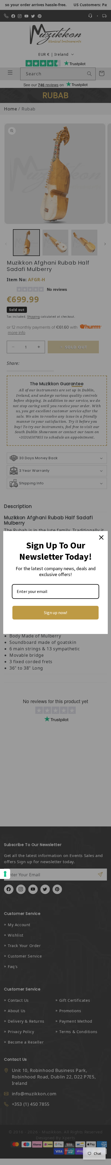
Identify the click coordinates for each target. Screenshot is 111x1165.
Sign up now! (55, 612)
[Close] (101, 537)
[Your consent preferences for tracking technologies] (5, 874)
